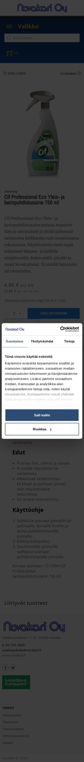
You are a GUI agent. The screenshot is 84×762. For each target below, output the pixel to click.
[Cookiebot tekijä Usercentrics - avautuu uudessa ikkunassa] (60, 329)
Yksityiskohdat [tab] (42, 341)
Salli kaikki (42, 415)
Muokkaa (39, 429)
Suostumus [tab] (14, 341)
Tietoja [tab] (69, 341)
